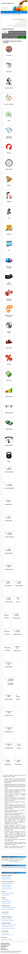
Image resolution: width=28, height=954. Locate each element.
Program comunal (5, 932)
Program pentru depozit (6, 886)
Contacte (20, 12)
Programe (7, 12)
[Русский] (25, 12)
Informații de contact (4, 949)
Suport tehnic (3, 947)
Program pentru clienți (6, 877)
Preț (11, 12)
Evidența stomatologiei (6, 903)
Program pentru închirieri (6, 888)
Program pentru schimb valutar (8, 893)
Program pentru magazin (6, 885)
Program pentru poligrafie (7, 918)
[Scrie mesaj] (14, 861)
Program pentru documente (7, 939)
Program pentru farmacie (6, 901)
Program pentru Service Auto (7, 926)
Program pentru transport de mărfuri (9, 924)
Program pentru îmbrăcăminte (7, 909)
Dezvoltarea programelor (5, 943)
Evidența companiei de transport (8, 928)
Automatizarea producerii (7, 883)
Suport (16, 12)
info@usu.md (17, 952)
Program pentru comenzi (6, 878)
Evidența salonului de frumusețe (8, 907)
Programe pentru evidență (5, 944)
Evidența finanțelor (5, 894)
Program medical (5, 899)
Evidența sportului (5, 913)
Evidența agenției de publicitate (8, 920)
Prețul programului (4, 946)
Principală (3, 12)
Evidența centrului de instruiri (7, 934)
